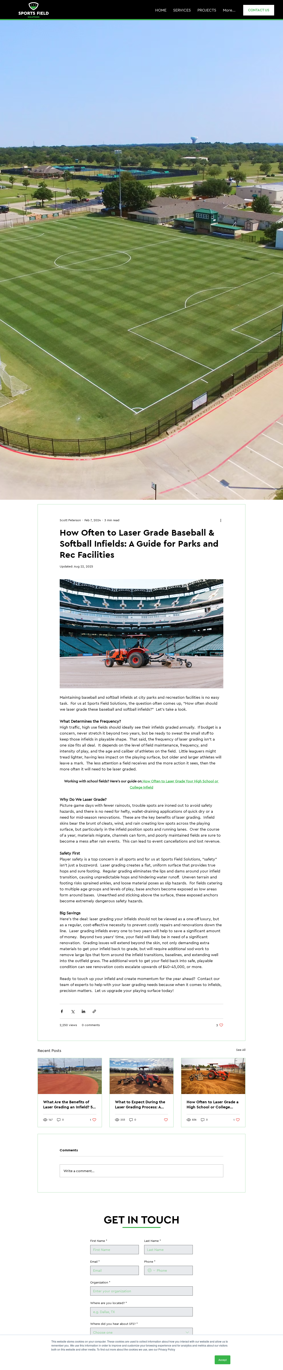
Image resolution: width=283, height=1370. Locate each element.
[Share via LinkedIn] (83, 1011)
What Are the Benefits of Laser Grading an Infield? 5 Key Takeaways (68, 1104)
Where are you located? (108, 1303)
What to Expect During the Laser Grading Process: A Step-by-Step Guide (140, 1104)
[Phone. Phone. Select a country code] (151, 1270)
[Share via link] (94, 1011)
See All (240, 1050)
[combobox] (141, 1332)
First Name (98, 1241)
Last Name (152, 1241)
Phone (149, 1262)
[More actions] (220, 520)
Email (95, 1262)
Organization (100, 1282)
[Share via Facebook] (62, 1011)
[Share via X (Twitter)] (73, 1011)
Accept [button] (222, 1360)
